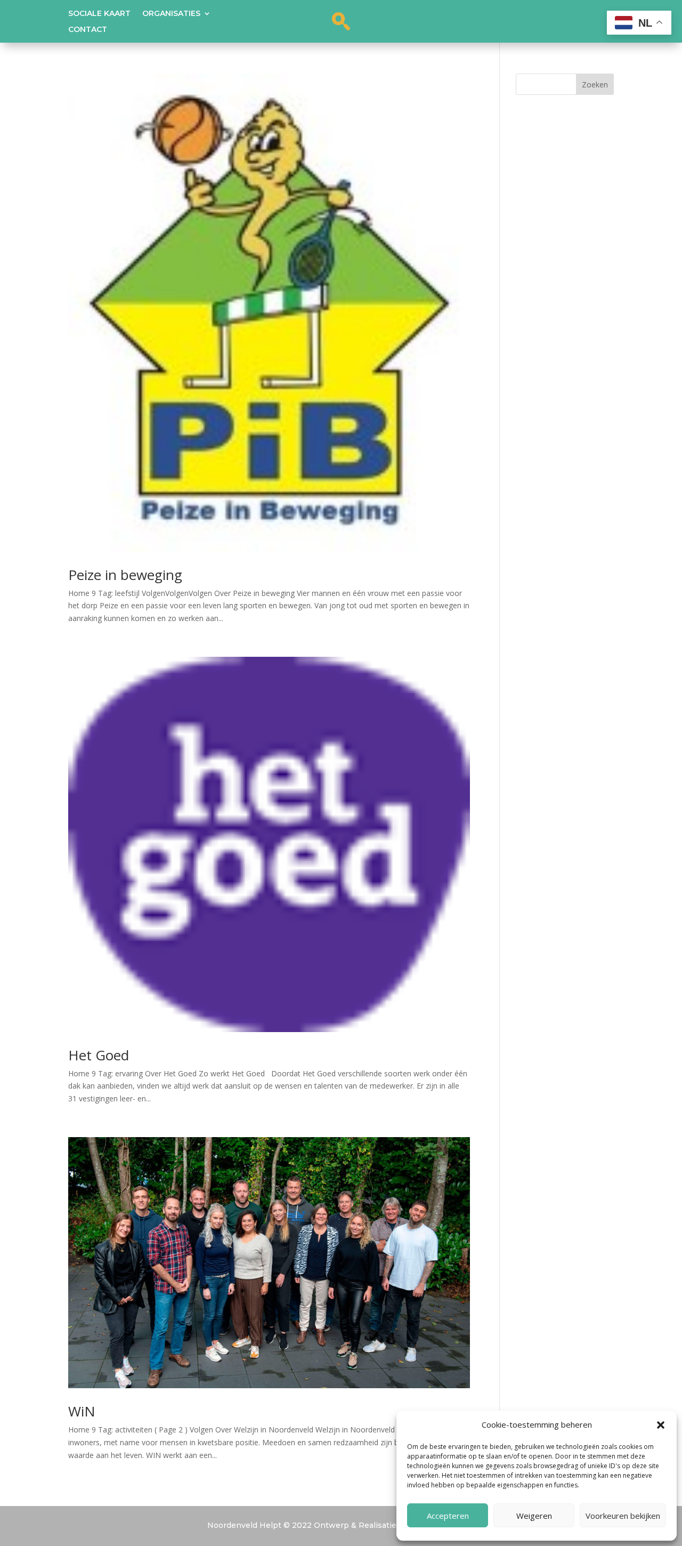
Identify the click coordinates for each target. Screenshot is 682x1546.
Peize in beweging (125, 574)
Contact (87, 30)
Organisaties (171, 14)
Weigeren (534, 1515)
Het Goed (98, 1055)
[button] (660, 1425)
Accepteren (448, 1515)
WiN (81, 1411)
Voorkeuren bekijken (623, 1515)
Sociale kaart (99, 14)
